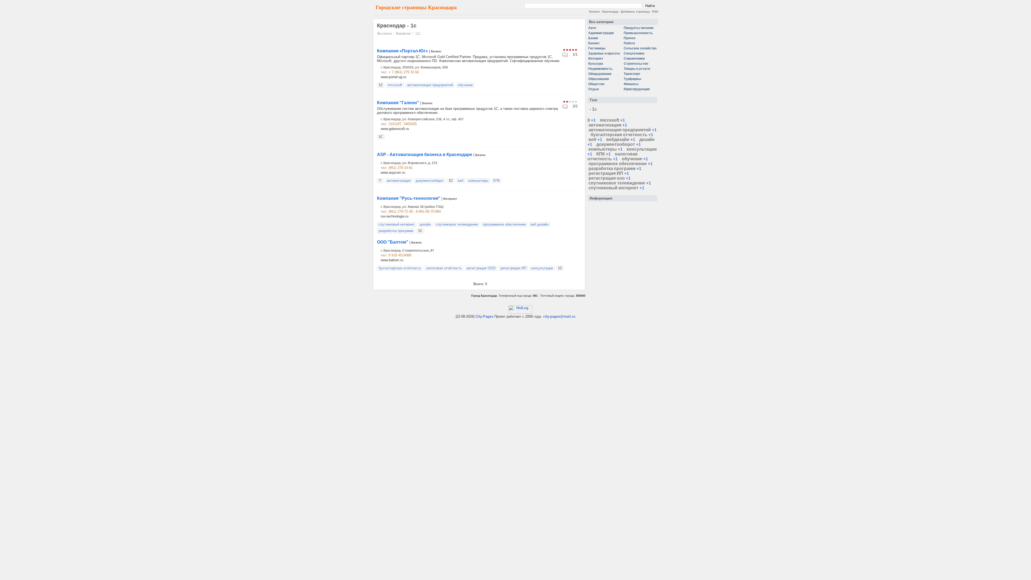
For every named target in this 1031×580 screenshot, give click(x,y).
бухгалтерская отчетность (619, 134)
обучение (465, 85)
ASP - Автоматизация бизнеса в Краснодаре (424, 154)
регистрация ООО (481, 268)
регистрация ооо (607, 178)
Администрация (601, 33)
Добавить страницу (635, 11)
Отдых (593, 89)
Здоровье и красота (604, 53)
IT (380, 181)
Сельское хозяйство (640, 48)
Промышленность (638, 33)
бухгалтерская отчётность (400, 268)
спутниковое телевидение (457, 224)
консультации (542, 268)
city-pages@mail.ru (559, 316)
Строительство (636, 64)
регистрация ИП (513, 268)
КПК (496, 181)
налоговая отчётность (444, 268)
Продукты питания (639, 28)
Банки (593, 38)
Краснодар (610, 11)
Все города (384, 33)
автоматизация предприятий (430, 85)
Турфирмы (632, 79)
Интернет (450, 198)
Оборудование (600, 74)
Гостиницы (596, 48)
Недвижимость (600, 69)
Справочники (634, 58)
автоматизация (399, 181)
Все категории (601, 22)
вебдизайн (617, 139)
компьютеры (478, 181)
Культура (595, 64)
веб (460, 181)
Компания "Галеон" (398, 102)
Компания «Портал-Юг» (402, 51)
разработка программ (396, 231)
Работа (629, 43)
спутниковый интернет (397, 224)
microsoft (395, 85)
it (588, 120)
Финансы (631, 84)
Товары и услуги (637, 69)
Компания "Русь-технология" (408, 198)
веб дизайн (540, 224)
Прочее (630, 38)
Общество (596, 84)
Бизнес (436, 51)
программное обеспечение (504, 224)
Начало (594, 11)
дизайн (425, 224)
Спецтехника (634, 53)
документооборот (430, 181)
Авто (592, 28)
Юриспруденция (637, 89)
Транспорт (632, 74)
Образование (598, 79)
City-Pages (484, 316)
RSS (655, 11)
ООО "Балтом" (392, 242)
